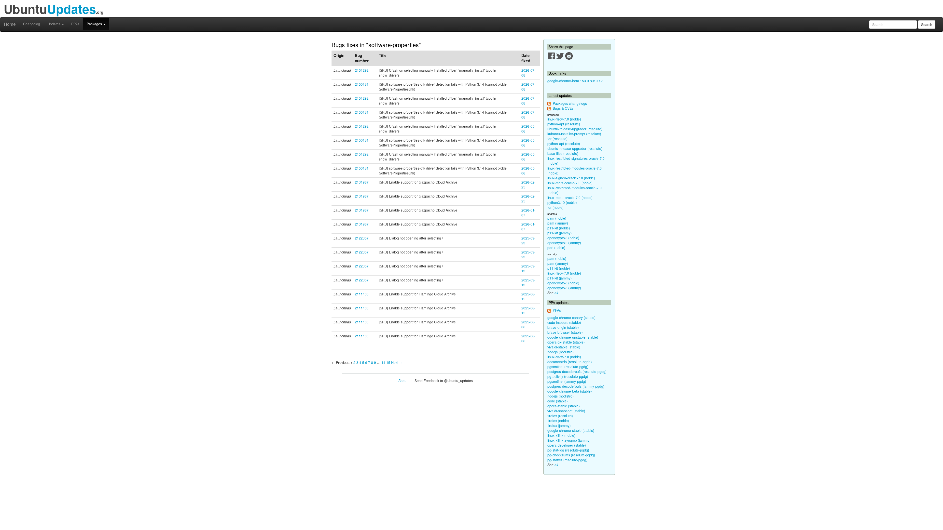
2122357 (362, 238)
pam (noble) (556, 218)
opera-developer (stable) (566, 445)
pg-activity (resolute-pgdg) (567, 376)
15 (388, 362)
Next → (397, 362)
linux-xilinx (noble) (561, 435)
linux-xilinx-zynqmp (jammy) (569, 440)
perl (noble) (556, 247)
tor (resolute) (557, 138)
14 (383, 362)
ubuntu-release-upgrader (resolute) (574, 128)
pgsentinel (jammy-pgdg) (566, 381)
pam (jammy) (557, 223)
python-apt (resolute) (563, 123)
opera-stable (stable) (563, 405)
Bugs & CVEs (563, 108)
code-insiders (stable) (564, 322)
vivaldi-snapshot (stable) (566, 410)
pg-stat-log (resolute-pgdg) (568, 450)
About (402, 380)
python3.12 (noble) (562, 202)
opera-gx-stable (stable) (566, 342)
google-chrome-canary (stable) (571, 317)
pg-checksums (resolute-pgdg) (571, 454)
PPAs (75, 23)
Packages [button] (95, 23)
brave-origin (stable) (563, 327)
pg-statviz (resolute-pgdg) (567, 459)
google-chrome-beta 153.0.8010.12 (575, 80)
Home (10, 24)
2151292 (362, 70)
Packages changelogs (570, 103)
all (556, 292)
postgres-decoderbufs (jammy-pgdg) (575, 386)
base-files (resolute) (562, 153)
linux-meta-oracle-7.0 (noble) (570, 182)
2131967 (362, 182)
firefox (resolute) (560, 415)
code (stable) (557, 400)
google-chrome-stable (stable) (570, 430)
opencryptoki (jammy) (564, 242)
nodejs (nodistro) (560, 351)
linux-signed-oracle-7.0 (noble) (571, 177)
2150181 (362, 84)
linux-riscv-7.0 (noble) (564, 119)
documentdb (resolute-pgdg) (569, 361)
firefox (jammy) (559, 425)
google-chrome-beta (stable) (569, 391)
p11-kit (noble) (558, 227)
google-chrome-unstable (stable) (572, 337)
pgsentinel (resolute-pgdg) (567, 366)
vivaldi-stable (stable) (563, 346)
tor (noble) (555, 207)
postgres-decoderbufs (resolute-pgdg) (577, 371)
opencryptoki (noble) (563, 237)
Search (926, 24)
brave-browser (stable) (565, 332)
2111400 (362, 294)
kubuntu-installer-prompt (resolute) (574, 133)
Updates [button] (54, 23)
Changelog (31, 23)
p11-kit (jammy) (559, 232)
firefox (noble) (558, 420)
